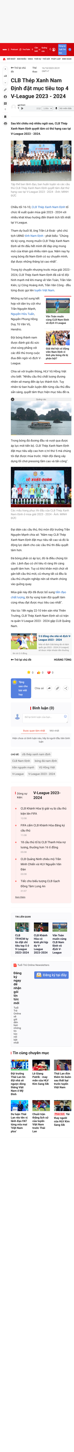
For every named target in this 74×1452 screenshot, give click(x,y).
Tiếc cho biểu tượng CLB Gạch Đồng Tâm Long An (40, 883)
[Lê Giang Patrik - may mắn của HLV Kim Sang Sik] (41, 1065)
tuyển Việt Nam (44, 290)
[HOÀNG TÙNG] (13, 107)
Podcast (14, 49)
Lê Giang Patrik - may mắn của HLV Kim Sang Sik (40, 1078)
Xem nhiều (21, 59)
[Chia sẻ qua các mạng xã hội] (65, 688)
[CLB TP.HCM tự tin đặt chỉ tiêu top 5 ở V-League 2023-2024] (22, 927)
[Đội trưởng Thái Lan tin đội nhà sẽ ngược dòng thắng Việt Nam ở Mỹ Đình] (19, 1065)
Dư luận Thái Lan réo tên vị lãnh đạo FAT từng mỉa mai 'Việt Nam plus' (19, 1122)
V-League (18, 774)
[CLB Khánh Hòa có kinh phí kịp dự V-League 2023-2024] (41, 927)
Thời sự (37, 59)
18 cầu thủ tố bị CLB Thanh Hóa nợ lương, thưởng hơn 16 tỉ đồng (43, 845)
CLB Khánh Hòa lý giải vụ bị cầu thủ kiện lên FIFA (43, 811)
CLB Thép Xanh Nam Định (48, 207)
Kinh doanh (67, 59)
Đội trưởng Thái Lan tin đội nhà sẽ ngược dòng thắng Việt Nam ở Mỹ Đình (18, 1084)
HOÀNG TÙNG (62, 659)
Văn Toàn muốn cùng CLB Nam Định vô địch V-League (59, 944)
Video (30, 59)
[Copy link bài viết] (57, 688)
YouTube (26, 49)
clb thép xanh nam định (36, 754)
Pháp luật (56, 59)
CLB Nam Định (21, 760)
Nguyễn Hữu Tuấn (22, 314)
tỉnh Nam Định (34, 236)
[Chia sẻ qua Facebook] (49, 688)
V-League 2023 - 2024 (41, 774)
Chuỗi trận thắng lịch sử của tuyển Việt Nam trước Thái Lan (40, 1122)
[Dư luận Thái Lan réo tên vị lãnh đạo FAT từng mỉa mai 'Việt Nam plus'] (19, 1105)
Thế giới (46, 59)
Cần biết (36, 49)
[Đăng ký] (51, 975)
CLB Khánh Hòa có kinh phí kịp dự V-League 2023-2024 (41, 944)
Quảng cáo (44, 49)
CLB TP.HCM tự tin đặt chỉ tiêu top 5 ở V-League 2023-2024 (22, 944)
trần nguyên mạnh (23, 767)
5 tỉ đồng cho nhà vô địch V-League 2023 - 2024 (55, 638)
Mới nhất (11, 59)
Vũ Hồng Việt (47, 767)
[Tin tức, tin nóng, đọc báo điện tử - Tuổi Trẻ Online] (5, 49)
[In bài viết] (5, 123)
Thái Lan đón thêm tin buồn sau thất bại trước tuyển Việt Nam (62, 1080)
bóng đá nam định (46, 760)
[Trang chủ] (4, 59)
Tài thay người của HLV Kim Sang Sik (62, 1119)
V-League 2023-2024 (47, 795)
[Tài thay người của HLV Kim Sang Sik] (62, 1105)
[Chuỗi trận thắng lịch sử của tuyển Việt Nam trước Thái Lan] (41, 1105)
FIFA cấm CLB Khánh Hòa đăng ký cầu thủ (43, 828)
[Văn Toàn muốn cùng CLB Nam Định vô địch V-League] (59, 927)
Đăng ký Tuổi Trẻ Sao (62, 49)
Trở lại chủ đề (18, 70)
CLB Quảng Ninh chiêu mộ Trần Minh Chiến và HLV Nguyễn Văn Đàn (41, 864)
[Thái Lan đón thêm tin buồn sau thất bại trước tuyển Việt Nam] (62, 1065)
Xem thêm (20, 897)
